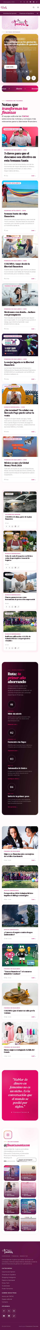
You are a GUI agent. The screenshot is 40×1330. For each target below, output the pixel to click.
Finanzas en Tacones (32, 1326)
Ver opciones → (13, 807)
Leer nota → (10, 67)
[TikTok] (36, 1)
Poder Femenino (7, 1288)
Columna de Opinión (10, 13)
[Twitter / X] (24, 1)
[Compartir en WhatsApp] (23, 71)
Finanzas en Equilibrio (27, 13)
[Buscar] (34, 7)
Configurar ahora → (14, 778)
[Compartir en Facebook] (15, 71)
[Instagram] (27, 1)
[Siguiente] (33, 78)
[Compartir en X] (19, 71)
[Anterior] (28, 78)
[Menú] (38, 7)
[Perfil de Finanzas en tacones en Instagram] (8, 1135)
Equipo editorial (7, 1299)
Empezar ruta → (13, 724)
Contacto (5, 1302)
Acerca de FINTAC (8, 1296)
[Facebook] (21, 1)
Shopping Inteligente (9, 1277)
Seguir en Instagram (26, 1160)
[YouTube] (30, 1)
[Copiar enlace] (30, 71)
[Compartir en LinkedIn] (26, 71)
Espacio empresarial (8, 1280)
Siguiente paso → (13, 750)
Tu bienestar (6, 1286)
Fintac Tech (5, 1283)
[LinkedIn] (33, 1)
